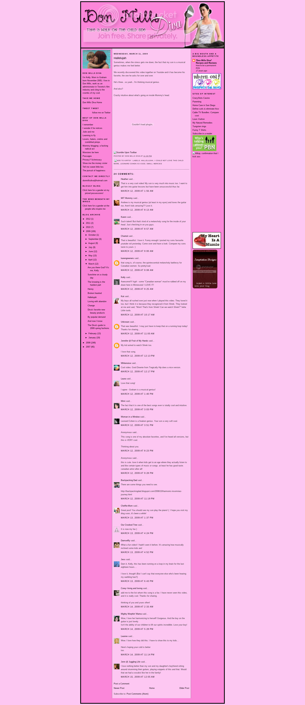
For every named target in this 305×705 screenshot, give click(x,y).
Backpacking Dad (129, 480)
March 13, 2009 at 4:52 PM (137, 552)
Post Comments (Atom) (137, 694)
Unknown (125, 322)
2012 (88, 219)
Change (91, 305)
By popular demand (96, 317)
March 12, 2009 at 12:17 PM (138, 371)
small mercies (154, 164)
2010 (88, 227)
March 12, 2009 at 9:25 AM (137, 289)
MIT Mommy (127, 198)
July (90, 247)
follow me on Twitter (101, 112)
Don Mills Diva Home (92, 102)
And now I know (95, 321)
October (92, 235)
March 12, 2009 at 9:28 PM (137, 473)
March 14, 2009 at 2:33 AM (137, 607)
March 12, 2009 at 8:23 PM (137, 451)
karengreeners (127, 258)
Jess (123, 559)
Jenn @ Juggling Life (130, 662)
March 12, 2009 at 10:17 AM (138, 315)
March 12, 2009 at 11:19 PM (138, 498)
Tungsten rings (199, 126)
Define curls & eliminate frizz (206, 109)
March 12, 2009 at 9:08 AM (137, 270)
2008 (88, 342)
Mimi (123, 401)
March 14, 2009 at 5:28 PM (137, 629)
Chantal (124, 236)
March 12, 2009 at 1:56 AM (137, 191)
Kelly (123, 277)
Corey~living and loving (131, 588)
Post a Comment (121, 683)
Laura (123, 378)
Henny (91, 289)
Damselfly (125, 540)
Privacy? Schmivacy (92, 160)
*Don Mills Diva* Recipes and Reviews (206, 61)
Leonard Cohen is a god (132, 164)
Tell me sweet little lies (93, 167)
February (92, 333)
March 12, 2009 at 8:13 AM (137, 210)
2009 (88, 231)
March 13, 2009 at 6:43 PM (137, 581)
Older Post (184, 688)
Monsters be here (91, 152)
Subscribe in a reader (202, 133)
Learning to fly (89, 135)
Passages (87, 156)
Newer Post (119, 688)
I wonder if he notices (92, 128)
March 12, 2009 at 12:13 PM (138, 356)
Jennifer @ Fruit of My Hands (134, 341)
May (90, 255)
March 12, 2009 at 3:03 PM (137, 409)
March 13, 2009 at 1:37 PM (137, 517)
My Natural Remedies (202, 123)
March (91, 264)
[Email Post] (152, 156)
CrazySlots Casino (201, 98)
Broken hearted (95, 293)
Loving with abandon (97, 301)
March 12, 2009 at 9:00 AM (137, 251)
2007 (88, 347)
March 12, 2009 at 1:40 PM (137, 394)
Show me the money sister (95, 163)
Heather (124, 179)
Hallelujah (92, 297)
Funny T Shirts (199, 130)
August (91, 243)
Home (152, 688)
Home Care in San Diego (204, 105)
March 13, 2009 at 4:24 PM (137, 533)
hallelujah (147, 160)
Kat (122, 296)
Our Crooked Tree (129, 525)
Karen (123, 217)
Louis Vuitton (199, 119)
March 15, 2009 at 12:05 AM (138, 677)
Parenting (197, 101)
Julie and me (88, 132)
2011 (88, 223)
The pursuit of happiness (94, 170)
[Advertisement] (207, 170)
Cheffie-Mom (127, 506)
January (92, 337)
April (90, 259)
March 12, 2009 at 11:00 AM (138, 333)
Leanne (124, 636)
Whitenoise (126, 363)
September (93, 239)
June (91, 251)
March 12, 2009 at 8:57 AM (137, 229)
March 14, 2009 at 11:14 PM (138, 654)
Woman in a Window (130, 417)
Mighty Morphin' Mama (131, 614)
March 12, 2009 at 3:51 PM (137, 425)
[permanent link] (125, 152)
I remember (88, 124)
